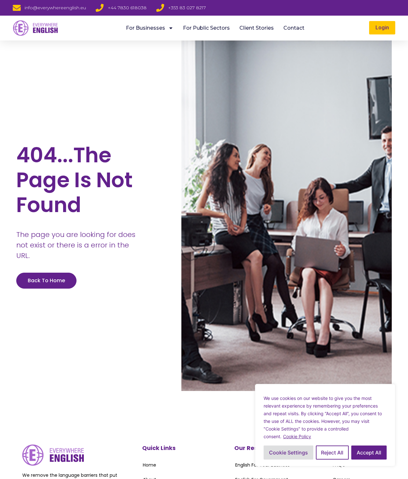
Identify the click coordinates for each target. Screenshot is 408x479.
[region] (325, 425)
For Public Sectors (206, 28)
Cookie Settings (288, 452)
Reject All (332, 452)
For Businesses (145, 28)
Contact (293, 28)
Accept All (369, 452)
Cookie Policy (297, 436)
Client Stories (256, 28)
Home (149, 465)
